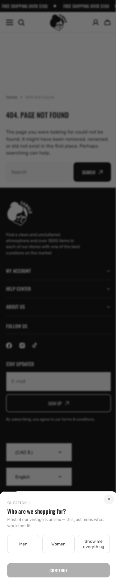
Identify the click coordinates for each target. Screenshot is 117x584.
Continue (56, 570)
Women (56, 544)
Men (23, 544)
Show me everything (90, 544)
